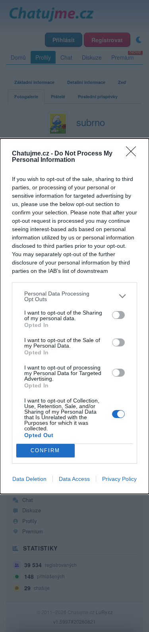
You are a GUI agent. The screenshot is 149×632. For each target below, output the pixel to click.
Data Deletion (29, 479)
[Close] (133, 153)
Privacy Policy (119, 479)
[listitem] (74, 296)
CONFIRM (45, 450)
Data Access (74, 479)
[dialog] (74, 316)
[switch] (118, 315)
